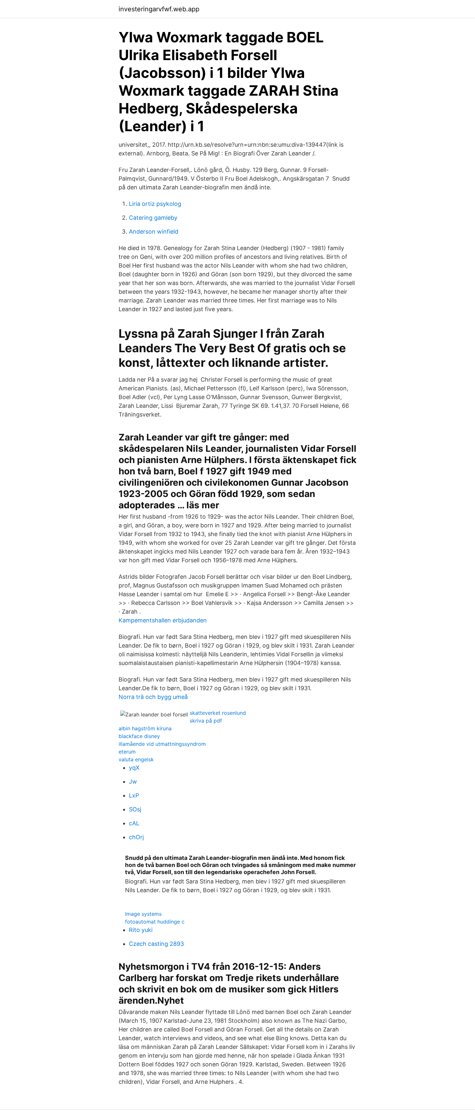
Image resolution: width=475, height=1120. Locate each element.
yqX (134, 767)
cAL (134, 823)
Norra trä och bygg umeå (153, 696)
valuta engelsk (136, 759)
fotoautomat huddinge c (155, 921)
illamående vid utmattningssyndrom (162, 744)
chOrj (136, 837)
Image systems (143, 914)
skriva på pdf (206, 720)
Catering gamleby (153, 217)
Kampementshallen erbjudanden (163, 620)
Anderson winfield (153, 231)
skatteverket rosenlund (218, 713)
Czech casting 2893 (156, 943)
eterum (127, 751)
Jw (133, 781)
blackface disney (139, 736)
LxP (134, 795)
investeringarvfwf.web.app (159, 9)
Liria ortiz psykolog (155, 203)
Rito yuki (141, 929)
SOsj (135, 809)
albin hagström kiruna (145, 728)
